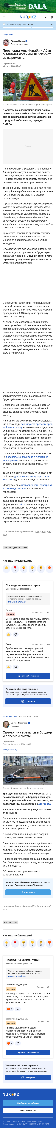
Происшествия (10, 717)
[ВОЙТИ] (52, 17)
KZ (46, 17)
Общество (8, 35)
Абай (24, 547)
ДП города (44, 804)
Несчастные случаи (28, 717)
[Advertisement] (28, 146)
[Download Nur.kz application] (28, 6)
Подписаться (28, 892)
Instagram (30, 701)
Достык (16, 547)
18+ (15, 922)
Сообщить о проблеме (28, 1103)
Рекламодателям (28, 1111)
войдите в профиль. (17, 601)
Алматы (7, 547)
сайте (22, 504)
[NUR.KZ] (28, 17)
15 (41, 945)
